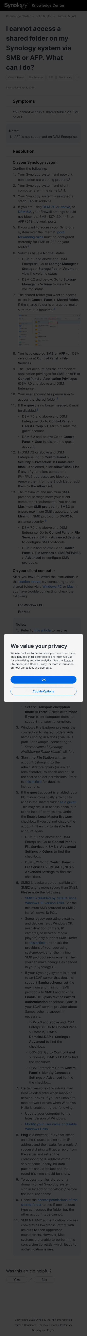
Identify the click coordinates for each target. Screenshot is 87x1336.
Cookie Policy (38, 664)
